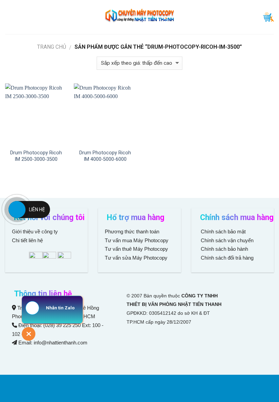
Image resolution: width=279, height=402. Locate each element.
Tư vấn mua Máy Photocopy (137, 240)
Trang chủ (51, 47)
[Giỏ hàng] (268, 17)
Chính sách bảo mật (223, 231)
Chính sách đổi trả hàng (226, 258)
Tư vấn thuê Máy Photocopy (136, 249)
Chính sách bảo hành (223, 249)
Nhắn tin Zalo (60, 307)
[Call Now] (17, 209)
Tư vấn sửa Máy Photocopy (136, 258)
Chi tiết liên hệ (28, 240)
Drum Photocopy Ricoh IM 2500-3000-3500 (36, 156)
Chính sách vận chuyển (226, 240)
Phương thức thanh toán (132, 231)
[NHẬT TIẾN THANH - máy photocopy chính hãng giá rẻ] (139, 17)
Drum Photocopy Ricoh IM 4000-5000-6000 (105, 156)
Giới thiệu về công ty (35, 231)
